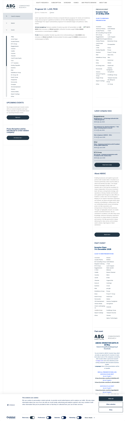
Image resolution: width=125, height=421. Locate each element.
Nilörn (108, 275)
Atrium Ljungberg (40, 27)
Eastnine (13, 67)
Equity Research (42, 2)
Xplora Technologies (111, 318)
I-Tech (108, 264)
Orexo (109, 47)
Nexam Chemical (110, 272)
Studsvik (108, 307)
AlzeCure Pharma (100, 28)
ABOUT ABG (103, 2)
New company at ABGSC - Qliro (103, 135)
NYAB (108, 277)
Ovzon (108, 286)
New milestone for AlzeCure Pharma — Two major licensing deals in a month (106, 127)
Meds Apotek (110, 268)
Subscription (56, 2)
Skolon (109, 63)
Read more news (107, 165)
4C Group (110, 84)
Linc (109, 35)
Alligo (12, 36)
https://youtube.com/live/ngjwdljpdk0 (107, 390)
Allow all (110, 398)
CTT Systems (14, 63)
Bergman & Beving (99, 264)
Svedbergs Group (112, 75)
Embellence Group (16, 72)
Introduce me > (18, 137)
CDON (96, 277)
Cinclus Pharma (100, 41)
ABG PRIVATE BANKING (89, 2)
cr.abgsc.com (99, 360)
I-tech (109, 30)
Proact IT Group (111, 52)
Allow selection (110, 404)
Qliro (109, 57)
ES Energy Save (100, 65)
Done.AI (97, 283)
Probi (36, 35)
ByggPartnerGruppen (101, 39)
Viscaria (108, 315)
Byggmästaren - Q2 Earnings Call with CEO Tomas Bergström (106, 119)
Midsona (110, 39)
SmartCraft (110, 65)
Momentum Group (112, 41)
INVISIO (108, 259)
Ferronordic (14, 82)
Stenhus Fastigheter (111, 301)
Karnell (109, 33)
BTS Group (14, 44)
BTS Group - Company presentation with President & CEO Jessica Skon (105, 155)
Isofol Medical (111, 28)
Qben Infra (110, 55)
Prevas (109, 50)
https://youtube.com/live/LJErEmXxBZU (107, 382)
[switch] (48, 417)
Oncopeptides (111, 44)
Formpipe (13, 84)
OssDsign (109, 283)
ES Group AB (14, 75)
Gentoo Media (15, 91)
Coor (12, 60)
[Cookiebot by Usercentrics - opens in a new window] (11, 417)
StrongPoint (111, 72)
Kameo (76, 2)
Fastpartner (14, 79)
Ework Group (14, 77)
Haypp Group (99, 78)
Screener (67, 2)
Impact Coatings (15, 94)
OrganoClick (109, 280)
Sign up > (17, 117)
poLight (108, 288)
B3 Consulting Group (101, 33)
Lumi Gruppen (111, 37)
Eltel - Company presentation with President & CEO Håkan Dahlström (107, 145)
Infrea (12, 96)
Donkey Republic (15, 65)
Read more (107, 234)
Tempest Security (112, 78)
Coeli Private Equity (16, 58)
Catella (13, 51)
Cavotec (13, 53)
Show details (88, 417)
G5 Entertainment (15, 87)
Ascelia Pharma (15, 41)
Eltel (12, 70)
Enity (97, 60)
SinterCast (110, 60)
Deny (110, 410)
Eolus (97, 63)
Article (52, 12)
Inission (110, 26)
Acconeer (98, 26)
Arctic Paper (14, 39)
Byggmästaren (15, 46)
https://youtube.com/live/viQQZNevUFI (107, 378)
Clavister (13, 56)
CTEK (97, 47)
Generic (13, 89)
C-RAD (96, 270)
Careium (13, 48)
